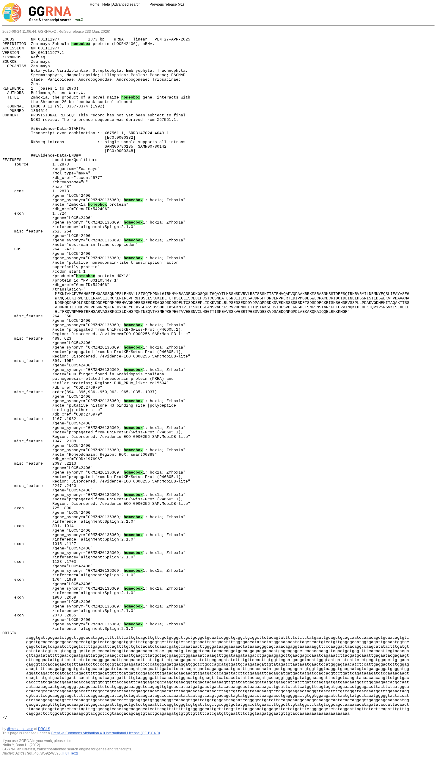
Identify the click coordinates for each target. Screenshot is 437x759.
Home (95, 4)
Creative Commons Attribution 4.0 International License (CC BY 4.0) (105, 733)
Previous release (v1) (167, 4)
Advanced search (126, 4)
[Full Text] (70, 753)
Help (106, 4)
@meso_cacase (20, 729)
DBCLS (44, 729)
